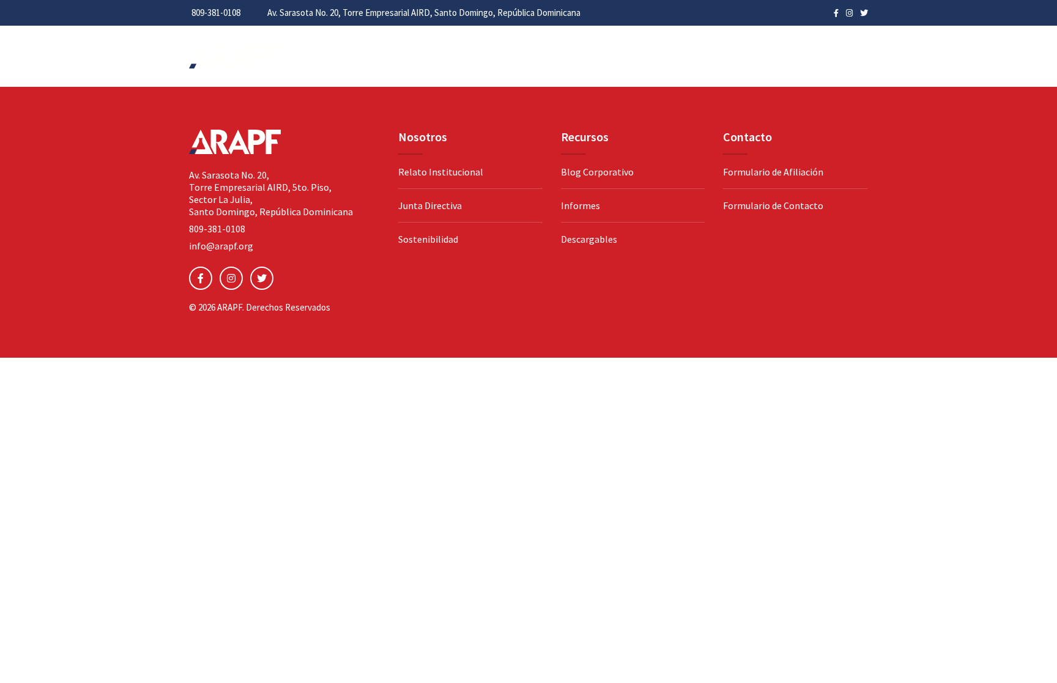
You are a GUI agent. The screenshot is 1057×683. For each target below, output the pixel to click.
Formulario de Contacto (773, 205)
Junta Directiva (430, 205)
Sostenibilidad (428, 239)
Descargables (589, 239)
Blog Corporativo (597, 172)
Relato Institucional (440, 172)
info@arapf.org (221, 246)
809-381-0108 (215, 12)
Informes (580, 205)
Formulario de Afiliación (773, 172)
